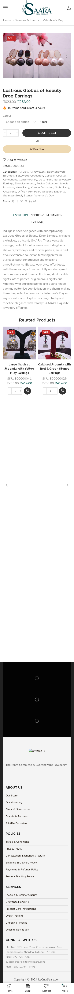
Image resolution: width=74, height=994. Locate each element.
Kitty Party (22, 187)
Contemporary (28, 179)
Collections (10, 179)
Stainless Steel (12, 195)
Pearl (37, 191)
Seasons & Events (27, 20)
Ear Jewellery (62, 179)
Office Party (25, 191)
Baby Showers (56, 172)
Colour (7, 116)
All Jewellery (37, 172)
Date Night (46, 179)
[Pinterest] (21, 201)
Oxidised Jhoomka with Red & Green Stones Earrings (54, 368)
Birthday (8, 175)
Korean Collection (42, 187)
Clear (43, 122)
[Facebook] (17, 201)
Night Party (62, 187)
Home (7, 20)
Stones (28, 195)
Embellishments (25, 183)
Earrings (8, 183)
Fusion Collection (47, 183)
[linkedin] (30, 201)
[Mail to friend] (26, 201)
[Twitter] (13, 201)
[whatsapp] (34, 201)
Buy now (38, 149)
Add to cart (48, 133)
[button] (27, 391)
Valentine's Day (53, 20)
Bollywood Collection (29, 175)
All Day (23, 172)
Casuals (50, 175)
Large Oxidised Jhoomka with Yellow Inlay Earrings (19, 368)
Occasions (9, 191)
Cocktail (61, 175)
